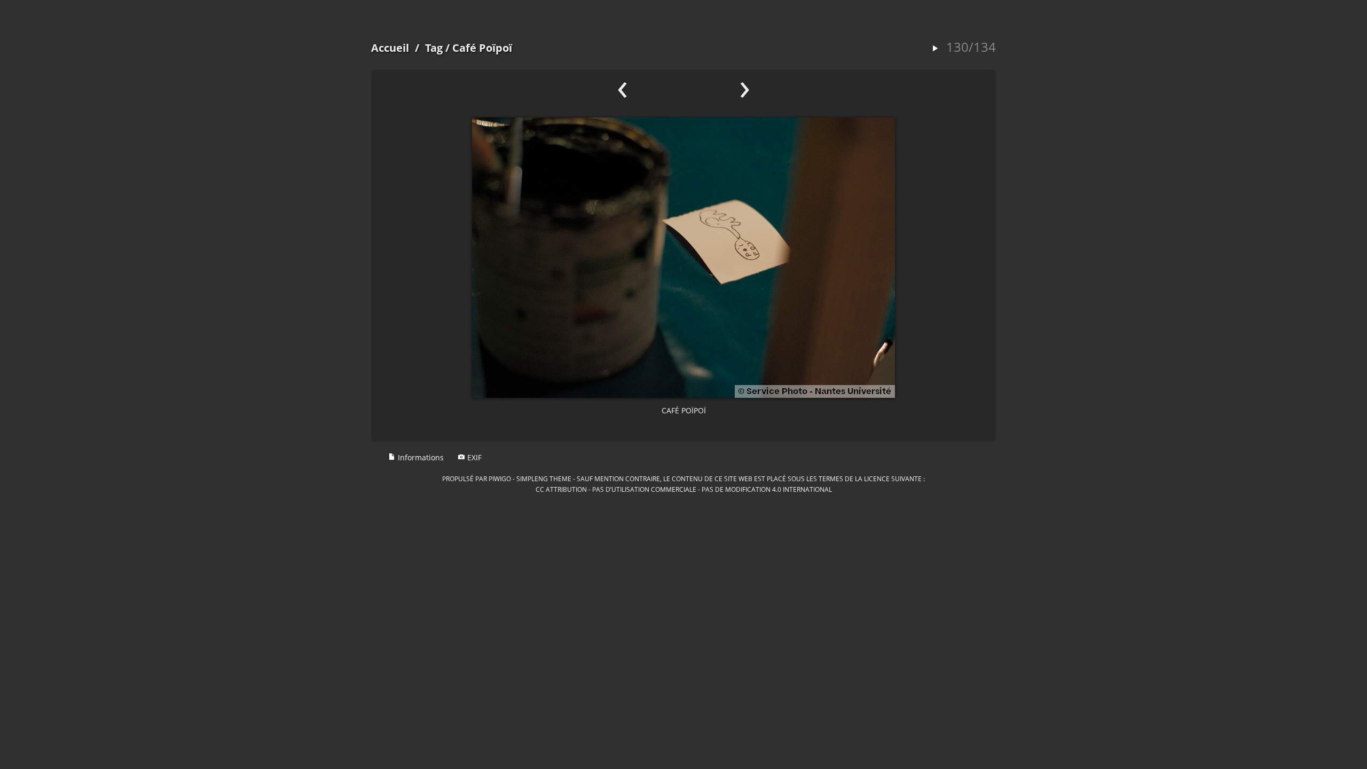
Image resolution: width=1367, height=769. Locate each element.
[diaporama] (935, 49)
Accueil (390, 48)
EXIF (473, 457)
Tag (434, 48)
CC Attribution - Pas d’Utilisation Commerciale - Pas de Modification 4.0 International (684, 489)
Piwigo (500, 478)
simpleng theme (543, 478)
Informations (420, 457)
